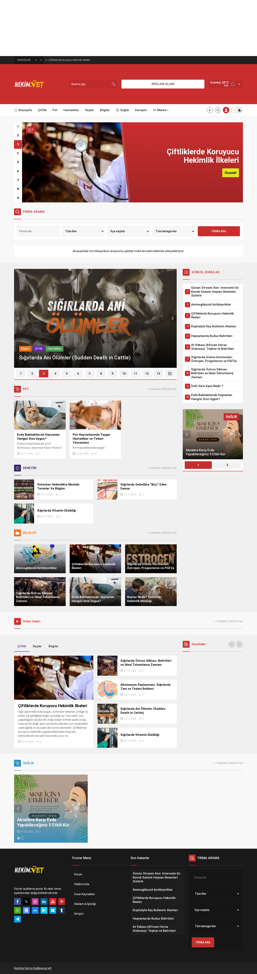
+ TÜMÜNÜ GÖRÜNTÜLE (162, 389)
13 (158, 373)
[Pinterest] (61, 901)
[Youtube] (52, 901)
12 (147, 373)
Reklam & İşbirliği (85, 904)
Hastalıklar (54, 348)
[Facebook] (17, 901)
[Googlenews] (26, 910)
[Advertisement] (120, 28)
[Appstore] (35, 910)
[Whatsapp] (17, 910)
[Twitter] (26, 901)
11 (135, 373)
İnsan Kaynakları (84, 894)
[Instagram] (35, 901)
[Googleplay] (44, 910)
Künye (78, 874)
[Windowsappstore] (52, 910)
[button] (18, 126)
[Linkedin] (44, 901)
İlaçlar (37, 646)
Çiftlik (38, 348)
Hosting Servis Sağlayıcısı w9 (32, 968)
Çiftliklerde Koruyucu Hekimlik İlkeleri (69, 59)
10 (124, 373)
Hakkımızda (81, 884)
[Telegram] (17, 919)
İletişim (79, 913)
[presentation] (18, 318)
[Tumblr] (61, 910)
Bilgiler (25, 348)
